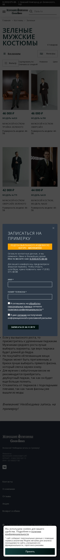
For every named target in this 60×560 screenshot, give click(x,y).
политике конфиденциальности (25, 309)
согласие (22, 314)
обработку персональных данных (24, 305)
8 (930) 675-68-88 (38, 258)
